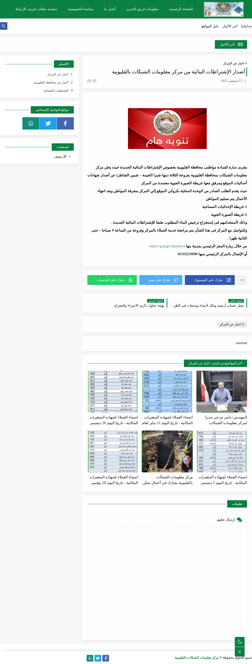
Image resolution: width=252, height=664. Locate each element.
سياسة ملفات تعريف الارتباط (36, 9)
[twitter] (48, 123)
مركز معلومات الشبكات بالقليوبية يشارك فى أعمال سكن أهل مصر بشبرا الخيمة (167, 480)
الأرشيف (60, 156)
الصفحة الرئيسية (181, 9)
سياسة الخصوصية (81, 9)
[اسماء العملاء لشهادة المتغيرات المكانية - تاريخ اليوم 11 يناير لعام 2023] (167, 392)
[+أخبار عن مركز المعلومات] (66, 658)
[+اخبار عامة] (50, 658)
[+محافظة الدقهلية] (3, 658)
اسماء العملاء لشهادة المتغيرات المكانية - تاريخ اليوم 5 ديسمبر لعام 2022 (223, 480)
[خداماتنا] (82, 658)
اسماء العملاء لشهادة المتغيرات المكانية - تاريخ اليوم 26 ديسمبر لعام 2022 (114, 420)
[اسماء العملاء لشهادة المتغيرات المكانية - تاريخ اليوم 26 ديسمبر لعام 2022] (112, 392)
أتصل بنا (110, 9)
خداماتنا (246, 26)
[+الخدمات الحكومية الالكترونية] (35, 658)
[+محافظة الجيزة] (11, 658)
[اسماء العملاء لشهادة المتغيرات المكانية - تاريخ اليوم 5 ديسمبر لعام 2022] (221, 451)
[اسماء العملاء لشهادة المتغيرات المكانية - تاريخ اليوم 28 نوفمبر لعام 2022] (112, 451)
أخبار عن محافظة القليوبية (51, 82)
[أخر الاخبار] (74, 658)
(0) (89, 81)
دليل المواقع (210, 26)
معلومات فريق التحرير (142, 9)
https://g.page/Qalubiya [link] (167, 246)
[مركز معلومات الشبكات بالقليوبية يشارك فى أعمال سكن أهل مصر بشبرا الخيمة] (167, 451)
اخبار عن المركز (233, 63)
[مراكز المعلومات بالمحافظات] (19, 658)
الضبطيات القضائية (55, 90)
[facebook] (65, 123)
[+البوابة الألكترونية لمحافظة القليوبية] (27, 658)
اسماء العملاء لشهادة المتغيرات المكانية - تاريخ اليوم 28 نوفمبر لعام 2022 (114, 480)
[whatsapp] (30, 123)
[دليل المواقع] (42, 658)
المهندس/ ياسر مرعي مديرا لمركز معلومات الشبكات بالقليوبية (226, 420)
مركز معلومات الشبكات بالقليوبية (197, 657)
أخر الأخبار (229, 26)
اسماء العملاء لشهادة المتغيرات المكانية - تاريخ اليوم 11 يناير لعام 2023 (167, 420)
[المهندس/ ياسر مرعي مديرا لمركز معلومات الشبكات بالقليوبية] (221, 392)
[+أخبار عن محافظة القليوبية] (58, 658)
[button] (210, 280)
